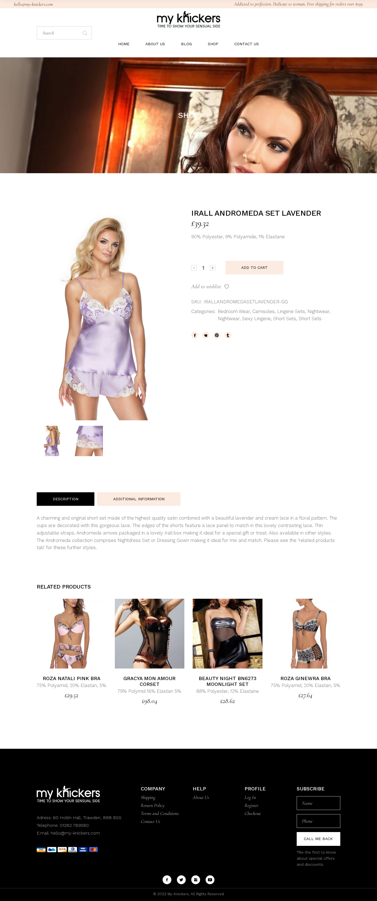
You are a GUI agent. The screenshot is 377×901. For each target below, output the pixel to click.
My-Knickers (177, 894)
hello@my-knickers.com (33, 4)
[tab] (65, 499)
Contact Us (150, 821)
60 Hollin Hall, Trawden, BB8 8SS (86, 817)
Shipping (148, 797)
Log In (250, 797)
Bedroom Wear (234, 311)
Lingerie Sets (291, 311)
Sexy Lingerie (256, 318)
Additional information (138, 499)
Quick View (84, 633)
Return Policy (152, 805)
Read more (58, 633)
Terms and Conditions (160, 813)
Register (251, 805)
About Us (201, 797)
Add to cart (254, 267)
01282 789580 (74, 825)
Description (65, 499)
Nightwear (318, 311)
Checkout (253, 813)
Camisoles (263, 311)
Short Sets (284, 318)
